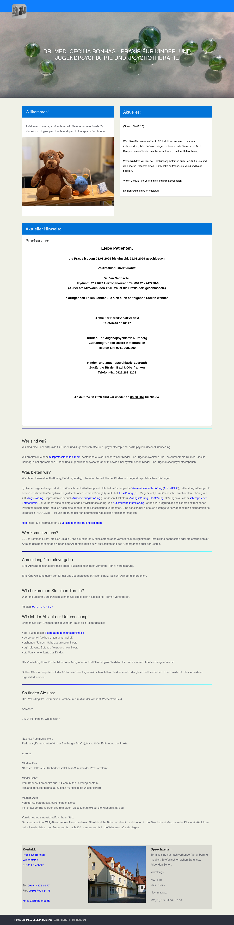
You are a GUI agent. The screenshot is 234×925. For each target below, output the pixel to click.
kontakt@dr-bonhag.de (36, 900)
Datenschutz (62, 919)
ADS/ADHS (171, 488)
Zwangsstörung (138, 498)
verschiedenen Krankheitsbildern (82, 523)
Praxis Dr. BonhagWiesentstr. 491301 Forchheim (34, 860)
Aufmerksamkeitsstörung (147, 488)
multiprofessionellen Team (64, 457)
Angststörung (35, 498)
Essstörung (126, 493)
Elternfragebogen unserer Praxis (64, 633)
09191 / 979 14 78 (40, 890)
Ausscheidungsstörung (86, 498)
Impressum (79, 919)
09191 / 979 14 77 (39, 885)
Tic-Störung (156, 498)
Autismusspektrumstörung (128, 503)
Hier (24, 523)
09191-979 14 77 (42, 607)
